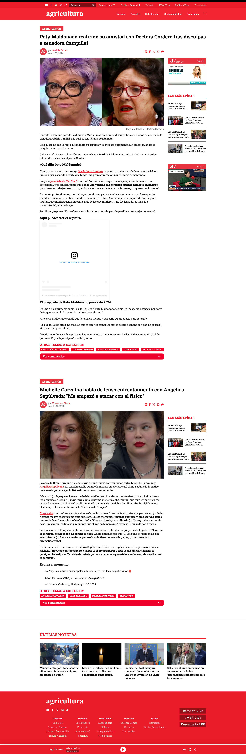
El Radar (105, 727)
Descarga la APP (107, 5)
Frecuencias (200, 5)
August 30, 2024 (86, 584)
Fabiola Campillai (108, 349)
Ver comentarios (54, 356)
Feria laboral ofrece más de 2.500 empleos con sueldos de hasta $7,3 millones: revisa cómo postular (195, 148)
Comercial (154, 722)
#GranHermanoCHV (57, 578)
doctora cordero (83, 349)
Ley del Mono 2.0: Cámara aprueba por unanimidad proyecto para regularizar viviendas (178, 134)
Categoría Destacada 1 (54, 349)
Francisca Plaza (61, 403)
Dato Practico (83, 722)
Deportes (135, 14)
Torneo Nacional (57, 735)
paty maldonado (152, 349)
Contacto (129, 727)
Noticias (120, 14)
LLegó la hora (105, 722)
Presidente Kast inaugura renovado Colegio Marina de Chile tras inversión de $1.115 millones (142, 673)
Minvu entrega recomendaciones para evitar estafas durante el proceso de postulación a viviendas (178, 106)
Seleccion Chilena (57, 727)
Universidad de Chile (57, 731)
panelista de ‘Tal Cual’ (63, 181)
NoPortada (130, 349)
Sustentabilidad (173, 14)
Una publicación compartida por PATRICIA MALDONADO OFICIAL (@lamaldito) (74, 296)
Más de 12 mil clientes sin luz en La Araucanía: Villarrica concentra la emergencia (101, 671)
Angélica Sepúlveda (52, 486)
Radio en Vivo (182, 5)
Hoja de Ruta (105, 735)
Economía (82, 727)
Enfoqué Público (105, 731)
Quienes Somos (129, 722)
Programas (193, 14)
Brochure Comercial (130, 5)
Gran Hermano (78, 595)
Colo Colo (58, 722)
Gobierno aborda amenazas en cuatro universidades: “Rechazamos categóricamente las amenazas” (186, 673)
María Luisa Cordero (90, 171)
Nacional (83, 735)
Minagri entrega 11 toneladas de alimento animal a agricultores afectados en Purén (59, 671)
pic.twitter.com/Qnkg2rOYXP (86, 578)
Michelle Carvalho (103, 595)
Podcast (149, 5)
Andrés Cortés (60, 50)
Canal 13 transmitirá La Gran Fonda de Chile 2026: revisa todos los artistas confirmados (194, 120)
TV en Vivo (164, 5)
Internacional (82, 731)
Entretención (152, 14)
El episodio (46, 513)
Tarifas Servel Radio (154, 727)
